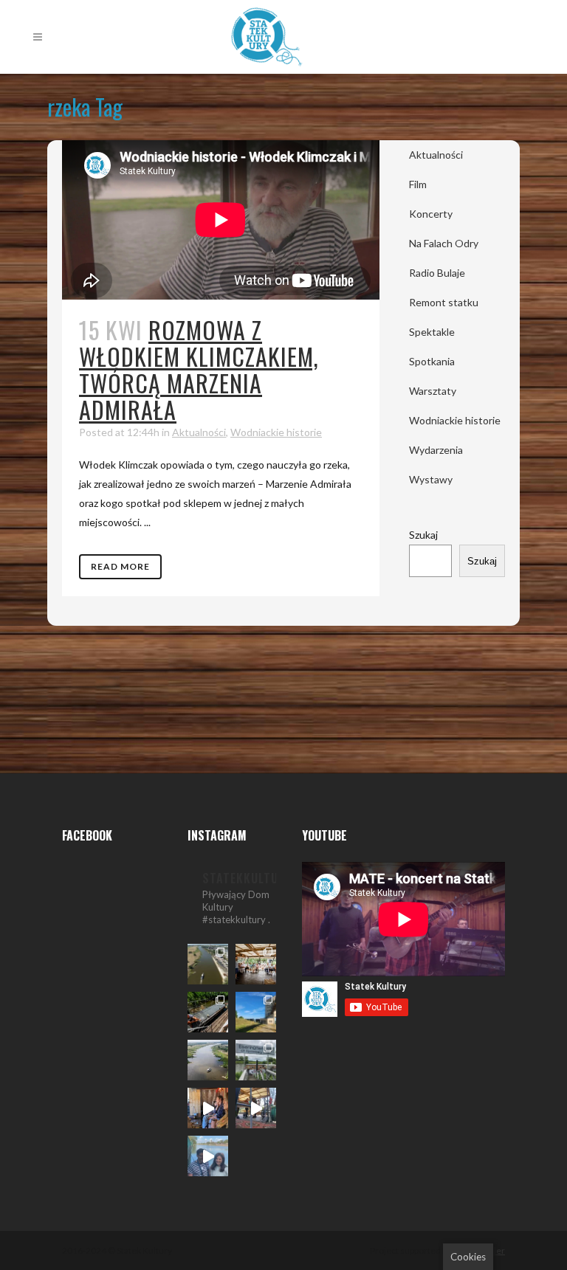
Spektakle (432, 331)
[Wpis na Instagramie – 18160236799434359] (256, 1108)
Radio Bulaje (437, 272)
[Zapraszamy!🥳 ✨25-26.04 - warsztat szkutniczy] (208, 1156)
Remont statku (443, 302)
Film (418, 184)
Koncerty (431, 213)
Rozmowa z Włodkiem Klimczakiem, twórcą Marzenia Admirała (199, 369)
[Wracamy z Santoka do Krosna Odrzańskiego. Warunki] (208, 964)
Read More (120, 566)
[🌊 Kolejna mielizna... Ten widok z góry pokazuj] (208, 1060)
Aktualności (199, 432)
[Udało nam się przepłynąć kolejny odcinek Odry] (256, 1012)
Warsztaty (432, 390)
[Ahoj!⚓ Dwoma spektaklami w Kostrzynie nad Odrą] (256, 964)
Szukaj (423, 534)
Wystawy (431, 479)
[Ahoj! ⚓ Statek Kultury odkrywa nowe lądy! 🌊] (256, 1060)
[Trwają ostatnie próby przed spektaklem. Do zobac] (208, 1108)
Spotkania (432, 361)
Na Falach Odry (443, 243)
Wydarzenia (436, 450)
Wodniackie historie (276, 432)
